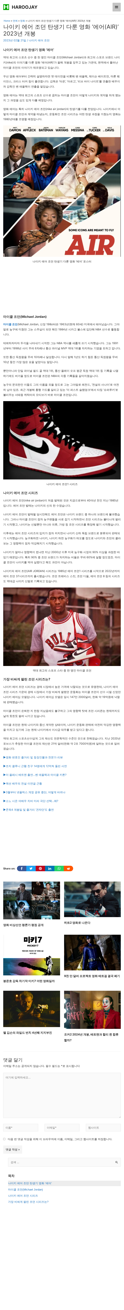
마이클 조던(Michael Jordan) (25, 1189)
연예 (15, 20)
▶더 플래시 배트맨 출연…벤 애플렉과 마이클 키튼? (35, 774)
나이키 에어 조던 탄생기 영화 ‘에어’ (30, 1183)
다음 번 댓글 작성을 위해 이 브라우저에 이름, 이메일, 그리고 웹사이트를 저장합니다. (60, 1139)
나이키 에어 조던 (39, 40)
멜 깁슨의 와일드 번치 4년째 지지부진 (27, 1032)
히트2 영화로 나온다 (77, 922)
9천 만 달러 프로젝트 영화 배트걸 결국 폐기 (92, 976)
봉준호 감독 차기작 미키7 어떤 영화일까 (29, 981)
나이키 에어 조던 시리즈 (23, 1195)
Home (7, 20)
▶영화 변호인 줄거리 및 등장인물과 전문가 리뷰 (33, 757)
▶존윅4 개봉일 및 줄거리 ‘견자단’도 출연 (28, 809)
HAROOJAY (24, 7)
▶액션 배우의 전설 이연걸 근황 (22, 783)
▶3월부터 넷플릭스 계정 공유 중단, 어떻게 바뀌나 (34, 792)
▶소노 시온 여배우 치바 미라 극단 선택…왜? (30, 801)
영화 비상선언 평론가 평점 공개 (23, 925)
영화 (22, 20)
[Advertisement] (62, 290)
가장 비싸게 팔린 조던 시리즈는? (28, 1201)
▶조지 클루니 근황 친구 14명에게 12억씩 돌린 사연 (35, 766)
